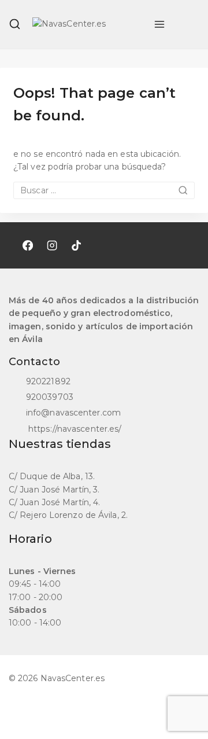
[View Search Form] (15, 24)
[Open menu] (159, 24)
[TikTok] (76, 245)
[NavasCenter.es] (87, 24)
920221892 (48, 381)
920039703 (49, 397)
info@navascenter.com (73, 412)
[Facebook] (27, 245)
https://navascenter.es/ (73, 429)
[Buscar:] (104, 190)
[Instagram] (52, 245)
